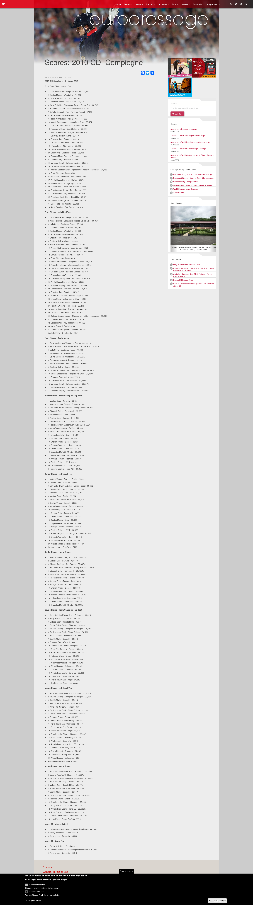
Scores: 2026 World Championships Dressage (188, 148)
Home (118, 4)
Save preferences (33, 900)
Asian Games (178, 192)
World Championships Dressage (185, 189)
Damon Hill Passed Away (183, 280)
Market (184, 4)
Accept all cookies (217, 901)
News (139, 4)
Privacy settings (126, 871)
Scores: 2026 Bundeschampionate (184, 129)
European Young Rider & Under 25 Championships (192, 174)
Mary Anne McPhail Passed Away (186, 264)
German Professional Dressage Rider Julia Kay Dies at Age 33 (193, 285)
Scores (127, 4)
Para (174, 4)
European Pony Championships (185, 181)
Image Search (213, 4)
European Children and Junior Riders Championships (193, 178)
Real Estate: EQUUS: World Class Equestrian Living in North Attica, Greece (193, 248)
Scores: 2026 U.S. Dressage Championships (188, 135)
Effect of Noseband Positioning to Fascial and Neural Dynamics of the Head (193, 269)
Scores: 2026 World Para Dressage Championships (190, 142)
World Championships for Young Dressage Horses (192, 185)
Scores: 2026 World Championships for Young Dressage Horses (192, 156)
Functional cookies (37, 884)
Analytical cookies (36, 891)
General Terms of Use (55, 872)
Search (178, 114)
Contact (47, 867)
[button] (174, 229)
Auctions (163, 4)
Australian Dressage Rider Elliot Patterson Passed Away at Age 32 (192, 275)
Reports (150, 4)
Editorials (197, 4)
